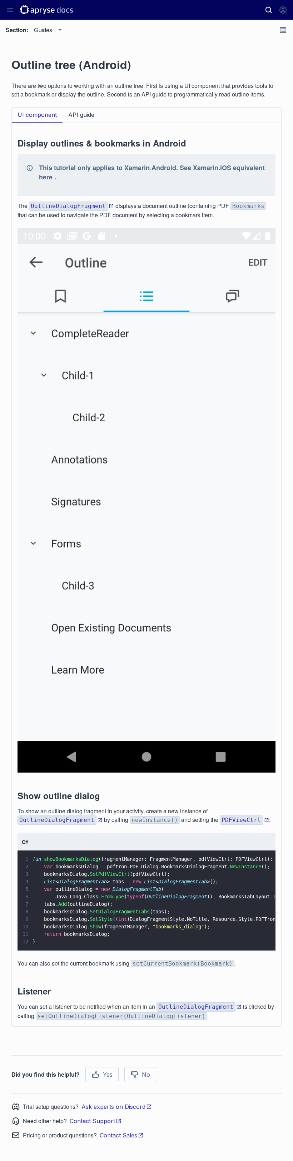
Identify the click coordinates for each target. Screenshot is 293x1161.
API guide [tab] (81, 114)
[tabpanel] (146, 575)
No (146, 1074)
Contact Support (92, 1121)
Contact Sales (118, 1135)
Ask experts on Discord (113, 1106)
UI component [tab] (37, 114)
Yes (108, 1074)
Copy (260, 938)
